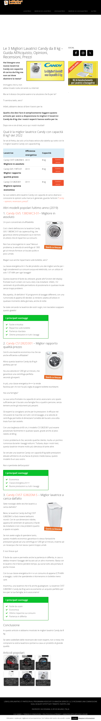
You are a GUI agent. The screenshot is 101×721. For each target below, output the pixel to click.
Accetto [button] (74, 718)
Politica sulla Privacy (52, 714)
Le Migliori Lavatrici (13, 4)
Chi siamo (18, 714)
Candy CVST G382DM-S (21, 495)
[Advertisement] (83, 106)
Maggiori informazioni (86, 718)
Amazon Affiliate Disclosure (75, 714)
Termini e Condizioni (32, 714)
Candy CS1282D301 (19, 343)
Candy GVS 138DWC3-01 (22, 213)
